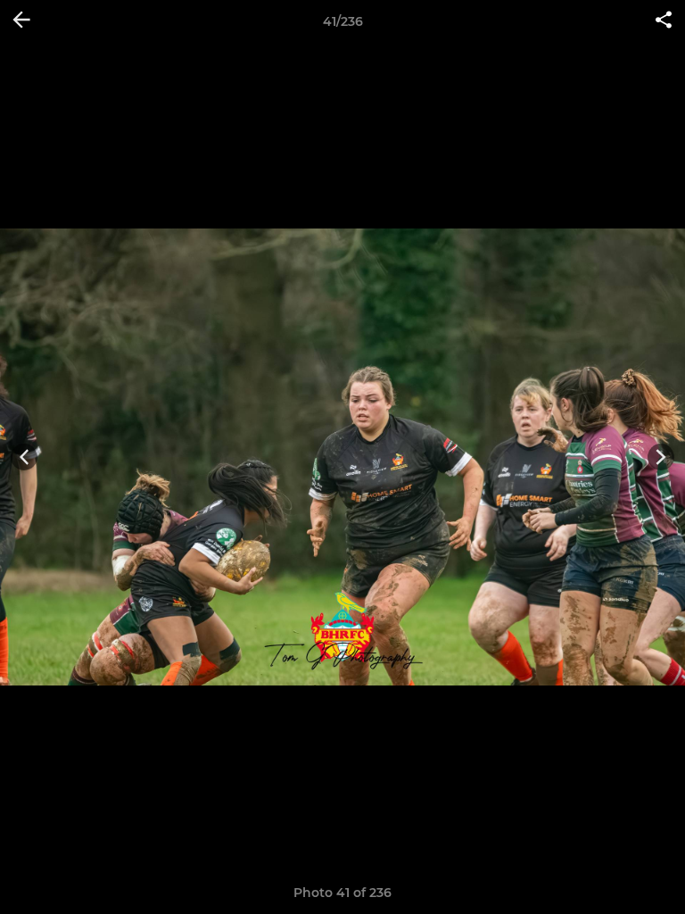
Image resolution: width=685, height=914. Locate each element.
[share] (663, 21)
